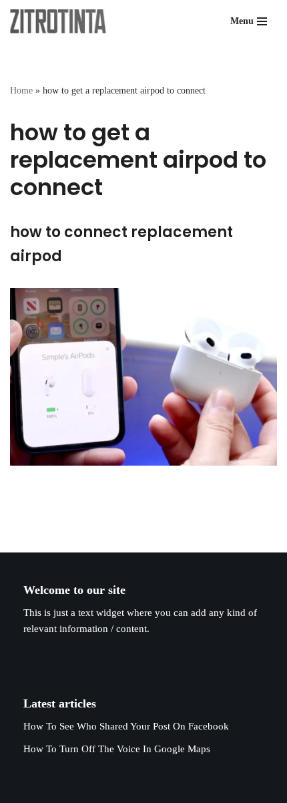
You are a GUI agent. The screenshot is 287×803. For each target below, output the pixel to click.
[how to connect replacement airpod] (143, 377)
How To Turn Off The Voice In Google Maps (116, 749)
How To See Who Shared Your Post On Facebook (126, 726)
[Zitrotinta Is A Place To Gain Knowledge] (61, 21)
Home (21, 91)
